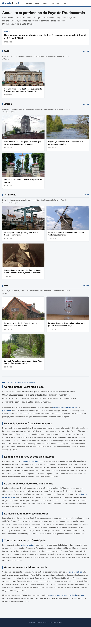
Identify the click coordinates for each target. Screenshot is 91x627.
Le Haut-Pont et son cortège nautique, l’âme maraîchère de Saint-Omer (23, 362)
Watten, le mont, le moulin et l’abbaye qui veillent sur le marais (66, 233)
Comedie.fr (11, 3)
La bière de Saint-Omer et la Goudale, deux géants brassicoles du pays (67, 324)
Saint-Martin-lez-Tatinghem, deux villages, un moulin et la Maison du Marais (22, 143)
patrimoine (6, 410)
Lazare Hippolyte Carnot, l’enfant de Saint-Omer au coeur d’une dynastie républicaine (23, 271)
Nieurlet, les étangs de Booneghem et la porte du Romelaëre (65, 143)
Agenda (29, 3)
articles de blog (75, 572)
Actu (37, 3)
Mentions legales (56, 622)
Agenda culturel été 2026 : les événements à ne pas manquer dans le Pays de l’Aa (23, 90)
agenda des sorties (69, 407)
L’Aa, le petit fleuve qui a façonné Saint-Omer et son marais (21, 233)
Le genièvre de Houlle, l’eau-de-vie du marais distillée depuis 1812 (20, 324)
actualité (55, 407)
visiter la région (27, 545)
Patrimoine (55, 3)
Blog (64, 3)
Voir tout (86, 51)
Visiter (44, 3)
